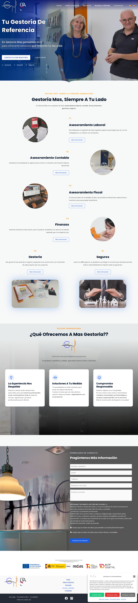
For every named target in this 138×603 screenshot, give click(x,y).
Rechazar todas (112, 595)
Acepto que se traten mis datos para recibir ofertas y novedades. (95, 532)
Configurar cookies (128, 595)
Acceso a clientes (102, 5)
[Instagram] (71, 598)
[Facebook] (66, 598)
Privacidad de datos (23, 597)
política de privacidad (92, 523)
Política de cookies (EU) (24, 600)
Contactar (118, 5)
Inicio (59, 5)
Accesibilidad (34, 597)
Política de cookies (104, 599)
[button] (134, 576)
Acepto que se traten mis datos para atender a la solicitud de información (98, 528)
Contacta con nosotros (79, 540)
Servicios (87, 5)
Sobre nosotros (72, 5)
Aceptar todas (96, 595)
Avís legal (123, 599)
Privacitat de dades (115, 599)
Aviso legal (12, 597)
